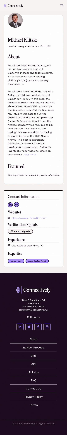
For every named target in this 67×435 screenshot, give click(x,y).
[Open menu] (61, 6)
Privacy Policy (33, 396)
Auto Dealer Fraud (37, 261)
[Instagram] (47, 326)
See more (30, 154)
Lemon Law (16, 261)
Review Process (33, 347)
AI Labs (34, 372)
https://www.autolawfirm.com (29, 218)
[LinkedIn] (20, 326)
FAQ (33, 380)
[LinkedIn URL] (10, 204)
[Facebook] (38, 326)
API (33, 363)
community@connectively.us (33, 310)
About (33, 339)
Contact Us (33, 388)
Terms (33, 405)
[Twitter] (29, 326)
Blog (33, 355)
